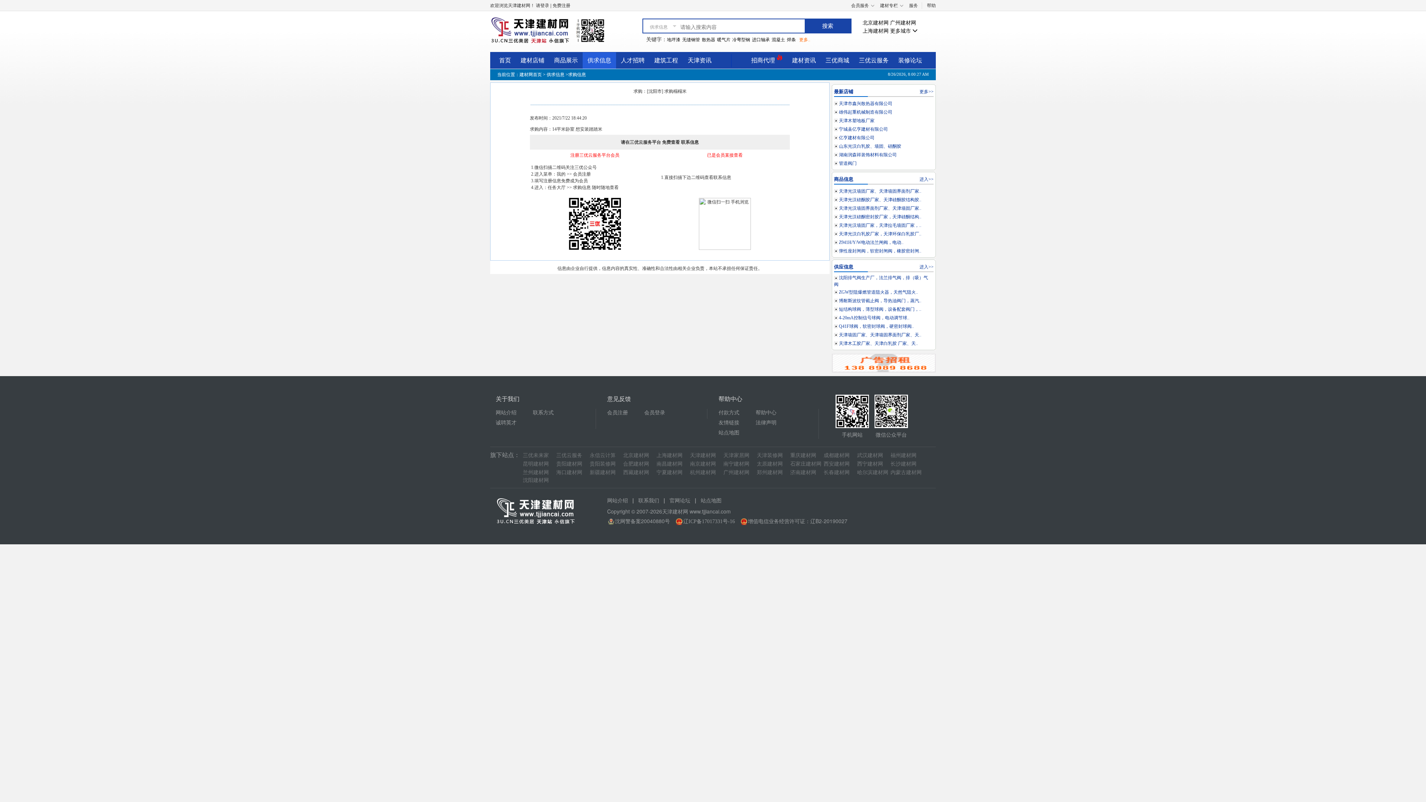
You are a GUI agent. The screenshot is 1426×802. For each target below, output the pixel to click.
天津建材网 (703, 455)
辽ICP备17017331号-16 (709, 521)
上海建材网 (876, 31)
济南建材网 (803, 472)
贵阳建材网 (569, 464)
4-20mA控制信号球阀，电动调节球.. (874, 317)
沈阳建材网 (536, 480)
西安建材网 (837, 464)
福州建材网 (904, 455)
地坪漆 (673, 39)
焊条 (791, 39)
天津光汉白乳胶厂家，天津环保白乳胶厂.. (880, 234)
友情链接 (729, 423)
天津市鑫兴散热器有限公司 (865, 103)
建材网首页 (531, 74)
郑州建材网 (770, 472)
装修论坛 (910, 60)
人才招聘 (633, 60)
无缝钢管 (691, 39)
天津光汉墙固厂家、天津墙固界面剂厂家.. (880, 191)
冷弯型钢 (741, 39)
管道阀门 (848, 163)
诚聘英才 (506, 423)
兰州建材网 (536, 472)
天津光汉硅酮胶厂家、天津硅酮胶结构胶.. (880, 199)
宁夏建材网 (670, 472)
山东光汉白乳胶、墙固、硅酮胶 (870, 146)
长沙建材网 (904, 464)
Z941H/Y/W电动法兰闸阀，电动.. (871, 242)
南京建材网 (703, 464)
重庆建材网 (803, 455)
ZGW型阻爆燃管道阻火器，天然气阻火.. (878, 292)
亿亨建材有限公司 (857, 137)
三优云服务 (874, 60)
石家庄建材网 (805, 464)
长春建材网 (837, 472)
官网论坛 (680, 500)
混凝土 (778, 39)
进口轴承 (761, 39)
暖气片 (723, 39)
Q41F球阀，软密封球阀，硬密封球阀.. (876, 326)
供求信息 (599, 60)
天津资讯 (700, 60)
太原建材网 (770, 464)
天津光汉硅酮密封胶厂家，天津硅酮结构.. (880, 216)
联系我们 (648, 500)
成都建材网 (837, 455)
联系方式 (543, 412)
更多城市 (901, 31)
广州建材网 (903, 23)
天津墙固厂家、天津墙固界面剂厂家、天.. (880, 335)
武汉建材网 (870, 455)
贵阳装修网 (603, 464)
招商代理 (764, 60)
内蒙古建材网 (906, 472)
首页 (505, 60)
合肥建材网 (636, 464)
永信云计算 (603, 455)
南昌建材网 (670, 464)
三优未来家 (536, 455)
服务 (913, 5)
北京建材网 (876, 23)
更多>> (926, 91)
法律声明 (766, 423)
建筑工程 (666, 60)
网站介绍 (506, 412)
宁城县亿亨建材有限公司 (863, 129)
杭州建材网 (703, 472)
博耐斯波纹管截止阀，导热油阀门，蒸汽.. (880, 300)
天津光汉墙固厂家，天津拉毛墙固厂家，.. (880, 225)
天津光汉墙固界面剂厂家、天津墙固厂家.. (880, 208)
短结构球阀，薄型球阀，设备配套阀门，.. (880, 309)
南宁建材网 (736, 464)
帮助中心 (766, 412)
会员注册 (617, 412)
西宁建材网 (870, 464)
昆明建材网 (536, 464)
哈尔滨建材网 (872, 472)
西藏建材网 (636, 472)
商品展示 (566, 60)
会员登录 (654, 412)
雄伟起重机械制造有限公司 (865, 112)
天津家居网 (736, 455)
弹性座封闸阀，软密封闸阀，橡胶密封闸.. (880, 251)
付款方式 (729, 412)
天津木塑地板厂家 (857, 120)
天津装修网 (770, 455)
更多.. (804, 39)
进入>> (926, 179)
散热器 (708, 39)
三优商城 (837, 60)
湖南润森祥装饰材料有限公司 (868, 154)
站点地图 (729, 433)
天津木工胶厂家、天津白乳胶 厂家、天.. (878, 343)
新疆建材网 (603, 472)
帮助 (931, 5)
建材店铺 (532, 60)
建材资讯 (804, 60)
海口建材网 (569, 472)
